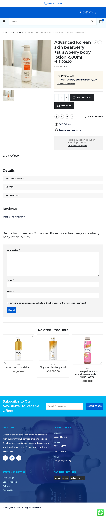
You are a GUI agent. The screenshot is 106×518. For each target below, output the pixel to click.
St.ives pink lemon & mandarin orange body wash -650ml (87, 374)
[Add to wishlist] (28, 340)
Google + (72, 116)
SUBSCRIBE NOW (95, 406)
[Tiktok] (18, 458)
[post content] (18, 348)
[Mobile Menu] (4, 21)
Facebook (56, 116)
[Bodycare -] (87, 12)
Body (66, 66)
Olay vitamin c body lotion (18, 367)
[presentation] (5, 362)
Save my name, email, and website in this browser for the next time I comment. (48, 303)
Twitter (61, 116)
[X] (5, 458)
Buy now (66, 105)
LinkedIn (67, 116)
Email (10, 291)
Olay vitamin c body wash (52, 367)
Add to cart (84, 97)
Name (10, 280)
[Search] (92, 21)
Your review (13, 250)
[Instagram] (12, 458)
